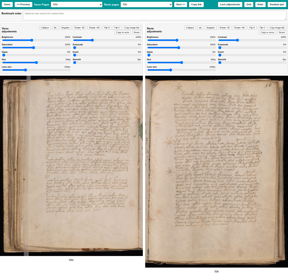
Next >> (180, 4)
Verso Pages (41, 4)
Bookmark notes (11, 13)
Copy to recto (122, 32)
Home (7, 4)
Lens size (36, 67)
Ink (55, 27)
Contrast (107, 37)
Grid (248, 4)
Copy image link (131, 27)
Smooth (107, 59)
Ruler (260, 4)
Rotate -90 (79, 27)
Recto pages (111, 4)
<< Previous (23, 4)
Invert (107, 52)
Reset (136, 32)
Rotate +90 (94, 27)
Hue (36, 59)
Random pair (277, 4)
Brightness (36, 37)
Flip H (107, 27)
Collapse (45, 27)
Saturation (36, 44)
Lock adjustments (230, 4)
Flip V (117, 27)
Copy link (196, 4)
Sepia (36, 52)
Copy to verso (267, 32)
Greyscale (107, 44)
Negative (65, 27)
